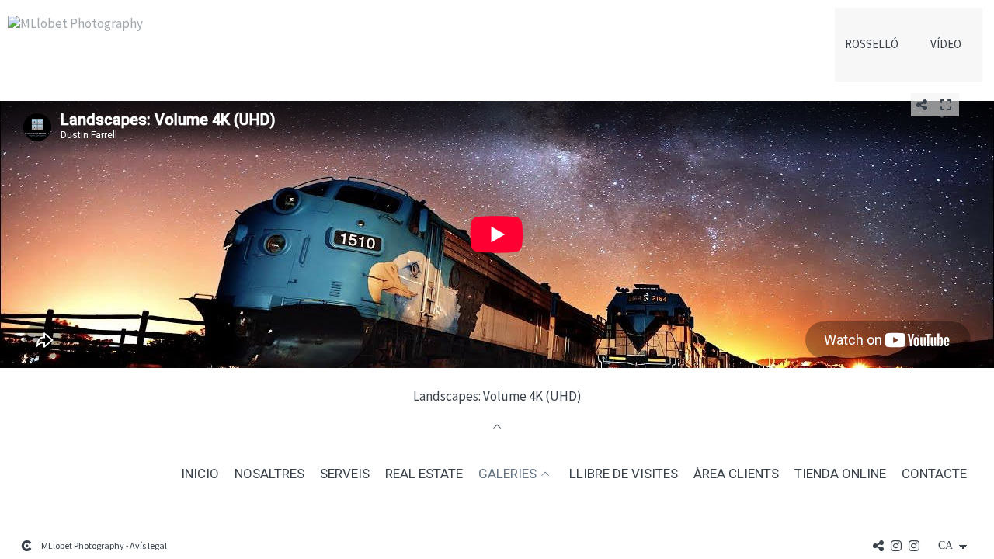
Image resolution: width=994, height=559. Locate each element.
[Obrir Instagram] (896, 546)
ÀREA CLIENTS (736, 474)
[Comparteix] (922, 104)
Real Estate (424, 474)
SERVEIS (345, 474)
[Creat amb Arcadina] (26, 545)
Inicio (200, 474)
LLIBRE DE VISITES (623, 474)
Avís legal (148, 545)
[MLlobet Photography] (75, 30)
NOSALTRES (269, 474)
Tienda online (840, 474)
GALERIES (507, 474)
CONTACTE (934, 474)
